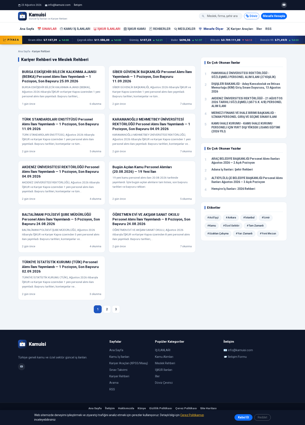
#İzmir (266, 217)
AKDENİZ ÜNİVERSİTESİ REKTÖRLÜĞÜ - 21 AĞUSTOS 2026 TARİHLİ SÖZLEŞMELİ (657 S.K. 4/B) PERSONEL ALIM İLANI (247, 102)
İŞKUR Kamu (137, 29)
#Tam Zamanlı (255, 225)
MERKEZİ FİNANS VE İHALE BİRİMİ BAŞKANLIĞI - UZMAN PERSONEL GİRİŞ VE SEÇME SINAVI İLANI (244, 114)
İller (259, 29)
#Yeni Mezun (268, 233)
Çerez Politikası (186, 408)
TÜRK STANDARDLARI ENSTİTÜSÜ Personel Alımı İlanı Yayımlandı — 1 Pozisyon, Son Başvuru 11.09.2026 (60, 124)
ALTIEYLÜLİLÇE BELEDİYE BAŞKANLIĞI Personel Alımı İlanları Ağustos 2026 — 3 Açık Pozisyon (247, 180)
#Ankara (231, 217)
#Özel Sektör (231, 225)
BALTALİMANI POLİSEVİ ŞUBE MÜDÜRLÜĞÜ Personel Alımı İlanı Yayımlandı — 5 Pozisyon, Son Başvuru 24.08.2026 (61, 219)
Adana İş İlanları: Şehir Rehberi (232, 169)
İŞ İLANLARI (162, 350)
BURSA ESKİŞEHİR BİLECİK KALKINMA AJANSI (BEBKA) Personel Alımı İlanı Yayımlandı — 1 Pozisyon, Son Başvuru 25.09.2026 (59, 76)
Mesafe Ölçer (213, 29)
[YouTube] (284, 5)
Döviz (253, 16)
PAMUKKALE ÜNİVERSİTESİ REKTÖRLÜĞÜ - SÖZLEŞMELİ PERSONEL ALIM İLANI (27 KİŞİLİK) (243, 75)
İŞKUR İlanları (109, 29)
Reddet (262, 417)
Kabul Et (243, 417)
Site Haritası (208, 408)
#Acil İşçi (212, 217)
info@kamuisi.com (59, 4)
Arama (113, 382)
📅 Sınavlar (47, 29)
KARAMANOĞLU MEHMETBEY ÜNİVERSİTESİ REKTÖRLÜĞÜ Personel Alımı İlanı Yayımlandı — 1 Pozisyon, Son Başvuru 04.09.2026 (151, 124)
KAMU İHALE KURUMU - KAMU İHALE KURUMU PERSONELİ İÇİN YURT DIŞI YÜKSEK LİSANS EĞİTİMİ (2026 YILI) (245, 127)
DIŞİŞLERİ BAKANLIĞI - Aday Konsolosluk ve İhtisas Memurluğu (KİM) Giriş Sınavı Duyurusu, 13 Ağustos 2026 (246, 87)
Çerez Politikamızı (192, 415)
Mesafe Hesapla (274, 16)
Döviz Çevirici (164, 382)
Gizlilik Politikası (160, 408)
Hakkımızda (126, 408)
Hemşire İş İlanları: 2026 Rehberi (233, 188)
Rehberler (162, 29)
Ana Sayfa (27, 29)
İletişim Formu (237, 356)
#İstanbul (248, 217)
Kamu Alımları (164, 356)
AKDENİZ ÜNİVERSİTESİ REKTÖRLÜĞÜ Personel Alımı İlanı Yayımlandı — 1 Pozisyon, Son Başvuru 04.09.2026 (60, 171)
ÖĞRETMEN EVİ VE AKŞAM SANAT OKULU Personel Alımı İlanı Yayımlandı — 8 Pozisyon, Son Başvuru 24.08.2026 (151, 219)
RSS (268, 29)
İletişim (78, 4)
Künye (142, 408)
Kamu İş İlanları (77, 29)
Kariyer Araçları (242, 29)
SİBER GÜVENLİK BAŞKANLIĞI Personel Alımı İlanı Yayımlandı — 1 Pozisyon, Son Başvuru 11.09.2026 (152, 76)
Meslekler (186, 29)
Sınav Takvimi (118, 369)
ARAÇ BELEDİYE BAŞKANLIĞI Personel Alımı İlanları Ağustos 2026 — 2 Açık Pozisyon (245, 160)
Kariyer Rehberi (119, 376)
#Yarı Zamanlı (244, 233)
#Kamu (211, 225)
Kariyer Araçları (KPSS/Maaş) (128, 363)
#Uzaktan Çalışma (217, 233)
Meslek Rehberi (165, 363)
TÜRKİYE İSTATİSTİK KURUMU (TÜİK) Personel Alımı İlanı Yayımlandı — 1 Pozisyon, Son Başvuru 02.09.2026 (60, 266)
